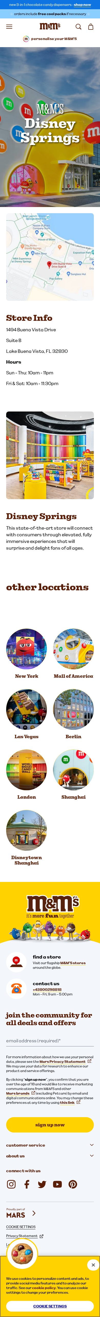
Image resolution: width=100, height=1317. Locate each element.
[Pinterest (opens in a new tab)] (73, 1184)
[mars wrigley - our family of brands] (21, 1213)
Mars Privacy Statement (62, 1061)
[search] (78, 27)
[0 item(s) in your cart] (91, 27)
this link (67, 1102)
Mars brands (17, 1093)
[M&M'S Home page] (50, 26)
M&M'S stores (73, 963)
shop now (82, 5)
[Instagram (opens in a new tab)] (11, 1184)
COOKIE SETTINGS (20, 1227)
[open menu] (9, 27)
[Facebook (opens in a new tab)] (26, 1184)
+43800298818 (47, 989)
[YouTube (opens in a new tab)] (57, 1184)
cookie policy (44, 1288)
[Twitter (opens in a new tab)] (42, 1184)
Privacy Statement (22, 1236)
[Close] (93, 1265)
